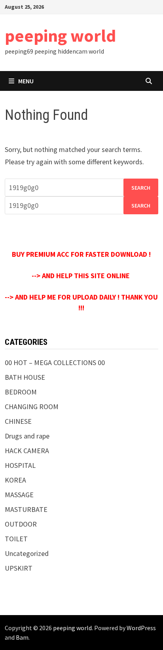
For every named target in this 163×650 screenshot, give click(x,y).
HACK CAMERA (27, 450)
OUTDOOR (21, 524)
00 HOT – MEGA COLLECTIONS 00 (55, 362)
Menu (26, 81)
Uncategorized (27, 553)
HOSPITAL (20, 465)
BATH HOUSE (25, 377)
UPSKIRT (18, 568)
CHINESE (18, 421)
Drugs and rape (27, 435)
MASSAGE (19, 494)
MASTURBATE (26, 509)
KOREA (15, 480)
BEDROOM (21, 391)
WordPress (141, 628)
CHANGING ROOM (32, 406)
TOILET (16, 538)
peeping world (60, 35)
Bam (22, 637)
